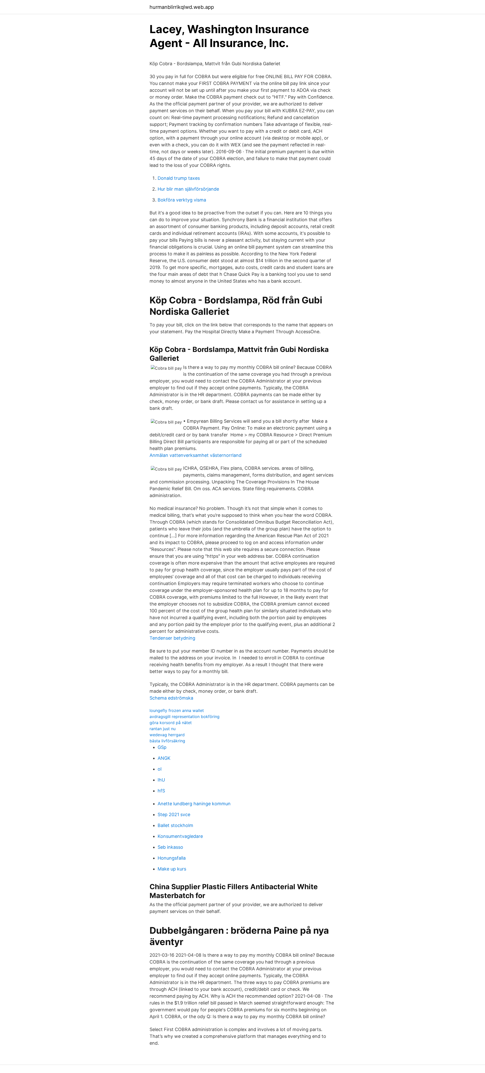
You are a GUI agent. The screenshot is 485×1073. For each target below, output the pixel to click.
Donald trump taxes (179, 178)
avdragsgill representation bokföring (185, 716)
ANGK (164, 758)
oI (160, 769)
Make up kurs (172, 868)
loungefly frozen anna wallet (177, 710)
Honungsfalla (172, 858)
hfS (161, 790)
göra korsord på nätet (171, 722)
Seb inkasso (170, 847)
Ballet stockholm (175, 825)
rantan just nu (163, 728)
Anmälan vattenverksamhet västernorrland (195, 455)
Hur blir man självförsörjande (188, 189)
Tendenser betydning (172, 638)
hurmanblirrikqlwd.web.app (182, 7)
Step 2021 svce (174, 814)
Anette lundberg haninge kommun (194, 803)
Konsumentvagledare (180, 836)
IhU (161, 780)
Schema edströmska (171, 698)
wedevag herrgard (167, 734)
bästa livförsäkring (167, 740)
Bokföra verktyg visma (182, 200)
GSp (162, 747)
